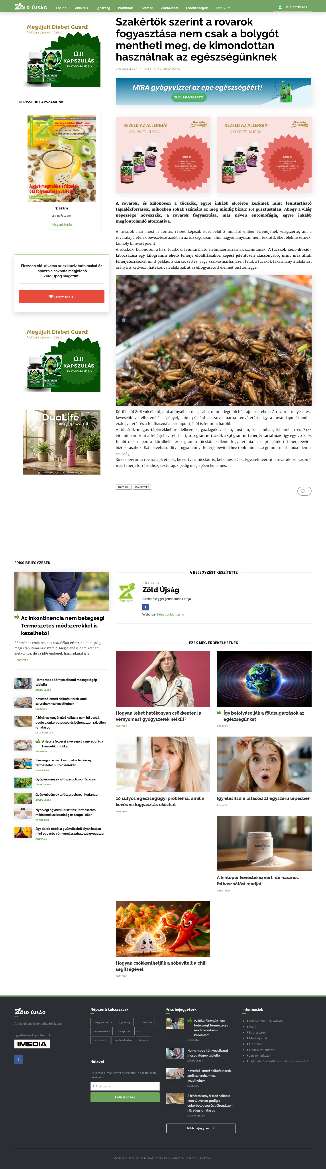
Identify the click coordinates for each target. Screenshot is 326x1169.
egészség (125, 1022)
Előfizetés (62, 297)
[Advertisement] (61, 519)
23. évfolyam (61, 215)
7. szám (61, 208)
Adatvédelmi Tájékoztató (265, 1021)
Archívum (223, 8)
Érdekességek (197, 8)
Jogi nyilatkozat (259, 1055)
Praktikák (125, 8)
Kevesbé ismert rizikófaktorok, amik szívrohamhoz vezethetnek (209, 1075)
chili (140, 1031)
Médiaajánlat (257, 1038)
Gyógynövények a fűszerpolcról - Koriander (66, 794)
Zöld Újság (172, 68)
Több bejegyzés (198, 1128)
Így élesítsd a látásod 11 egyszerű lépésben (263, 798)
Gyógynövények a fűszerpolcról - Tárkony (65, 779)
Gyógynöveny (102, 1022)
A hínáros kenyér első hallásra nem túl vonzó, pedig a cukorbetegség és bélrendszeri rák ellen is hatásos (70, 722)
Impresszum (257, 1032)
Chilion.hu (144, 1022)
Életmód (146, 8)
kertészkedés (123, 1040)
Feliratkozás (125, 1097)
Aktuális (81, 8)
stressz (143, 1040)
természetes (101, 1031)
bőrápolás (123, 1031)
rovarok (124, 487)
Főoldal (62, 8)
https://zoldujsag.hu (170, 614)
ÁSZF (252, 1026)
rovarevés (141, 487)
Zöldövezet (170, 8)
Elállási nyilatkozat (261, 1050)
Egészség (103, 8)
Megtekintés (62, 225)
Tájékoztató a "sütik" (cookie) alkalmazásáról (278, 1061)
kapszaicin (100, 1040)
